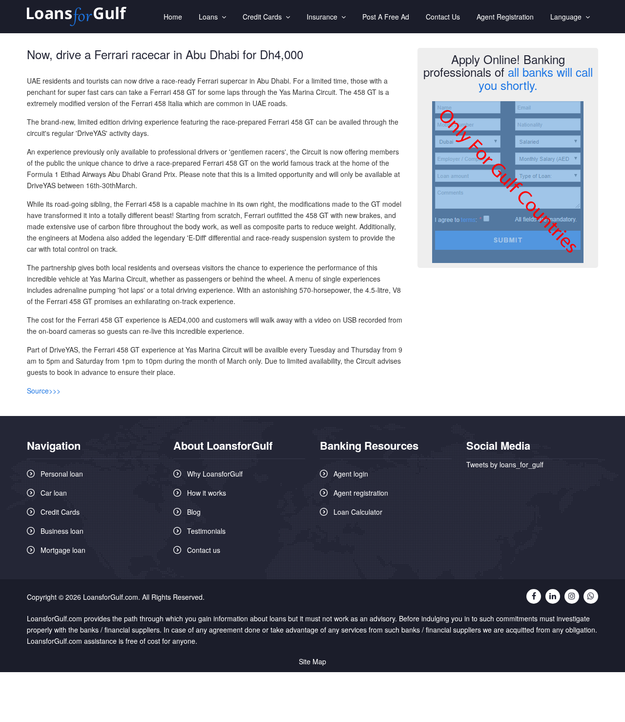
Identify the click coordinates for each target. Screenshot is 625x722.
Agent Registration (505, 17)
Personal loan (62, 474)
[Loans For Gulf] (76, 17)
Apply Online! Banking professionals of (508, 71)
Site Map (312, 661)
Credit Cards (264, 17)
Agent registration (360, 493)
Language (567, 17)
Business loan (62, 531)
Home (173, 17)
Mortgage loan (63, 550)
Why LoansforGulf (215, 474)
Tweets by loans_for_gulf (504, 464)
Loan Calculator (357, 512)
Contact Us (443, 17)
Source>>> (44, 390)
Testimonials (206, 531)
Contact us (203, 550)
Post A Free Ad (385, 17)
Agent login (350, 474)
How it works (206, 493)
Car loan (54, 493)
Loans (210, 17)
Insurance (324, 17)
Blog (194, 512)
